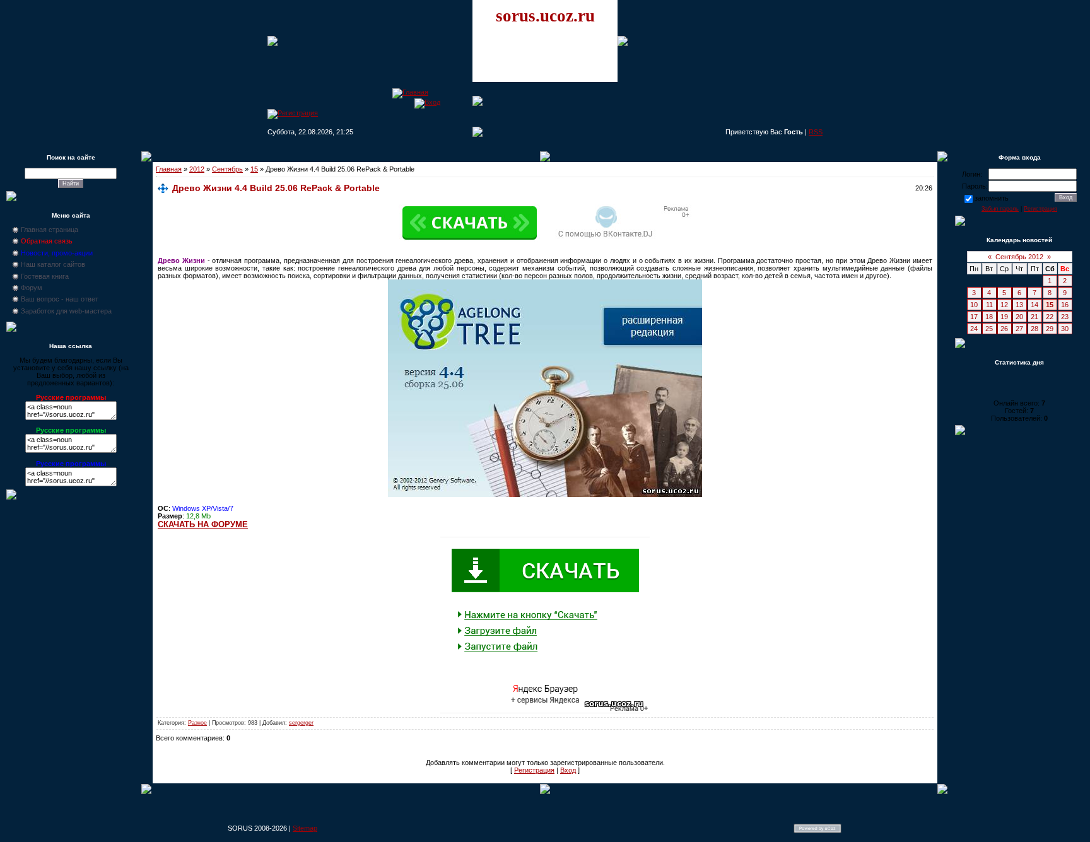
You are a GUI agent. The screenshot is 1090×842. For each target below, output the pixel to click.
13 (1019, 304)
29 (1049, 328)
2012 (196, 169)
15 (254, 169)
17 (974, 316)
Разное (197, 723)
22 (1049, 316)
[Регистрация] (292, 113)
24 (974, 328)
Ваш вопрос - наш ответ (59, 299)
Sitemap (305, 828)
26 (1004, 328)
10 (974, 304)
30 (1065, 328)
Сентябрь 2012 (1019, 256)
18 (989, 316)
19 (1004, 316)
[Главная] (410, 92)
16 (1065, 304)
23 (1065, 316)
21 (1034, 316)
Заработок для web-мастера (66, 311)
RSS (816, 132)
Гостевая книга (45, 276)
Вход (568, 770)
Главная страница (49, 229)
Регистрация (534, 770)
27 (1019, 328)
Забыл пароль (1000, 209)
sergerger (301, 723)
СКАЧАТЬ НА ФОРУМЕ (203, 524)
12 (1004, 304)
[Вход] (427, 102)
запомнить (992, 198)
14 (1034, 304)
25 (989, 328)
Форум (31, 287)
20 (1019, 316)
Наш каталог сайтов (53, 264)
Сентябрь (227, 169)
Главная (169, 169)
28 (1034, 328)
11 (989, 304)
